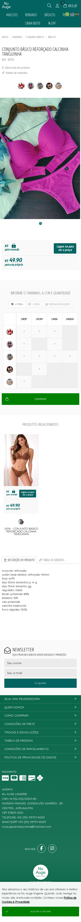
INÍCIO (5, 37)
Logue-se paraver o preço (65, 248)
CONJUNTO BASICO (35, 37)
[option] (40, 158)
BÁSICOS (52, 37)
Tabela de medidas (53, 560)
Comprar (40, 399)
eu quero (40, 683)
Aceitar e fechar (40, 911)
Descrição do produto (21, 560)
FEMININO (17, 37)
